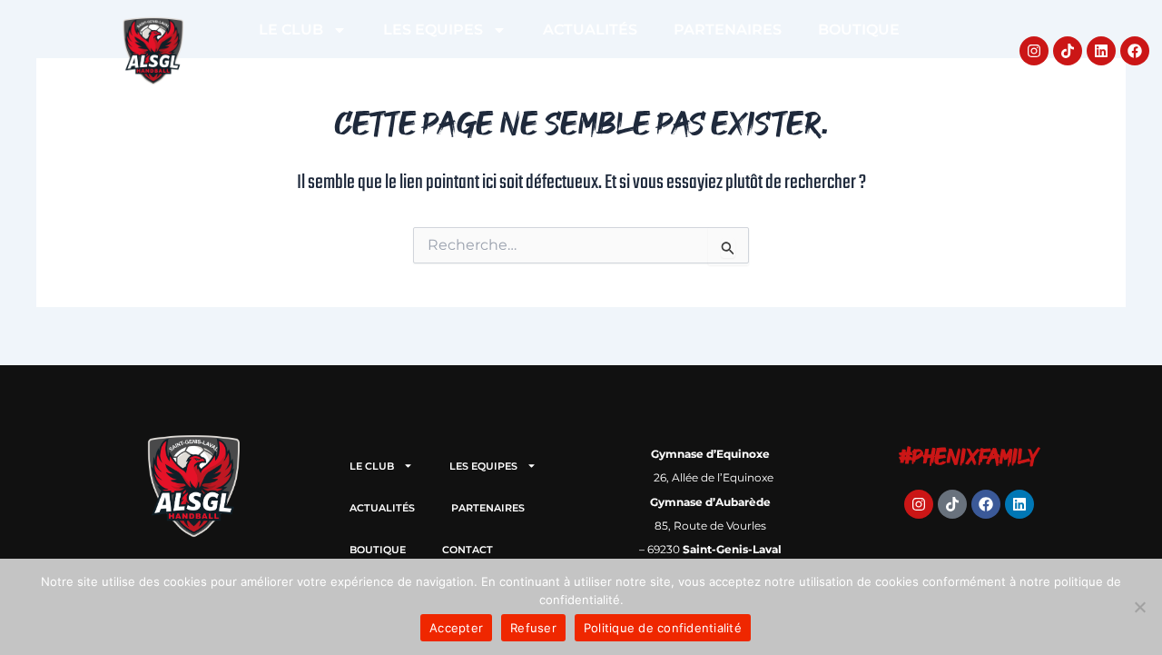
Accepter (456, 627)
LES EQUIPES (433, 29)
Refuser (533, 627)
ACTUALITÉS (590, 29)
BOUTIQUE (859, 29)
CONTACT (579, 71)
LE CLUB (291, 29)
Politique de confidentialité (663, 627)
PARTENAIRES (728, 29)
